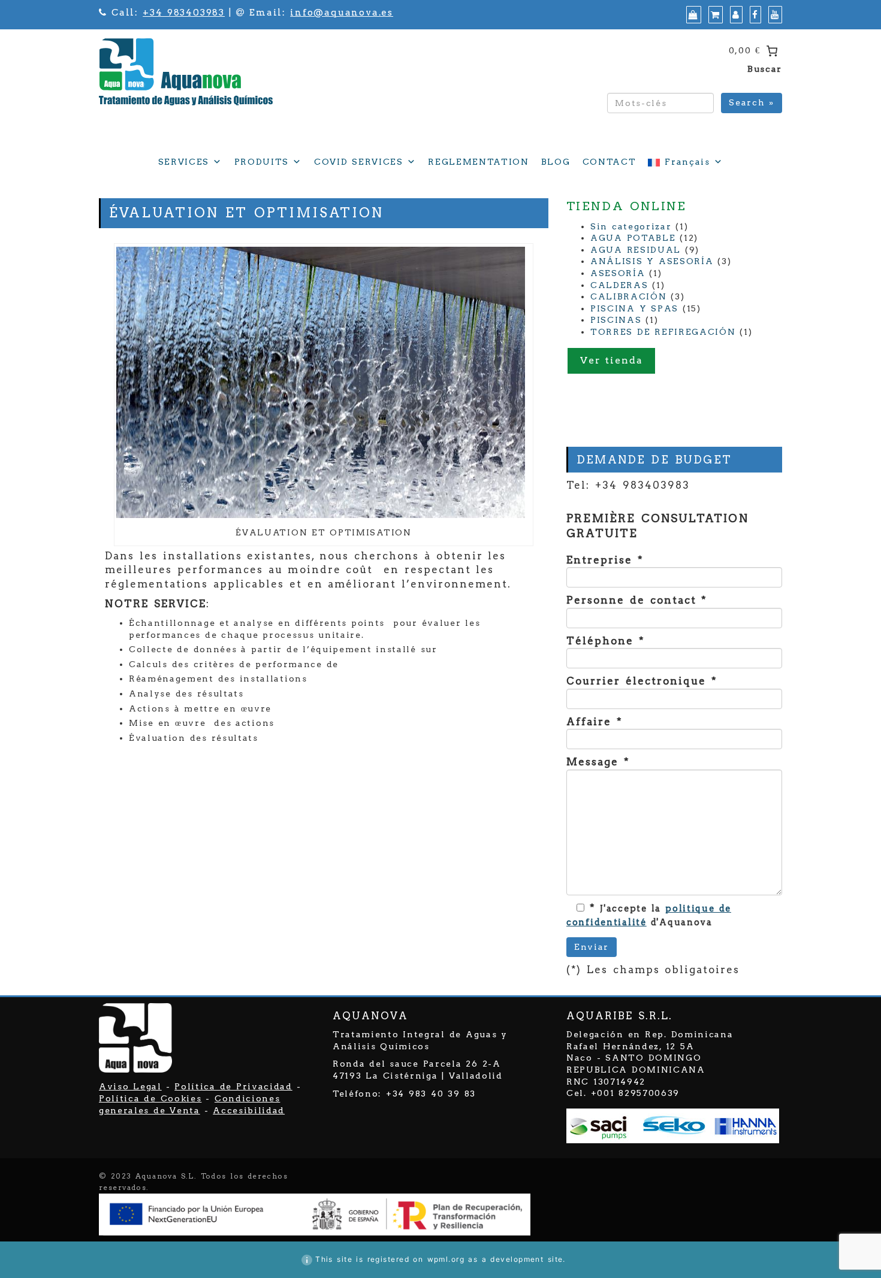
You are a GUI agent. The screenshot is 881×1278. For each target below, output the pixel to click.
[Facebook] (754, 15)
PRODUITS (261, 161)
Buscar (764, 69)
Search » (751, 102)
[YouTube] (773, 15)
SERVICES (183, 161)
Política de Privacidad (233, 1086)
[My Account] (735, 15)
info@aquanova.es (341, 12)
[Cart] (714, 15)
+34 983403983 (184, 12)
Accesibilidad (249, 1110)
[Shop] (692, 15)
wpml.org (446, 1259)
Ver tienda (611, 360)
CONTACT (609, 161)
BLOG (556, 161)
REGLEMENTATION (478, 161)
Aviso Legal (130, 1086)
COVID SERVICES (358, 161)
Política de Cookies (150, 1098)
